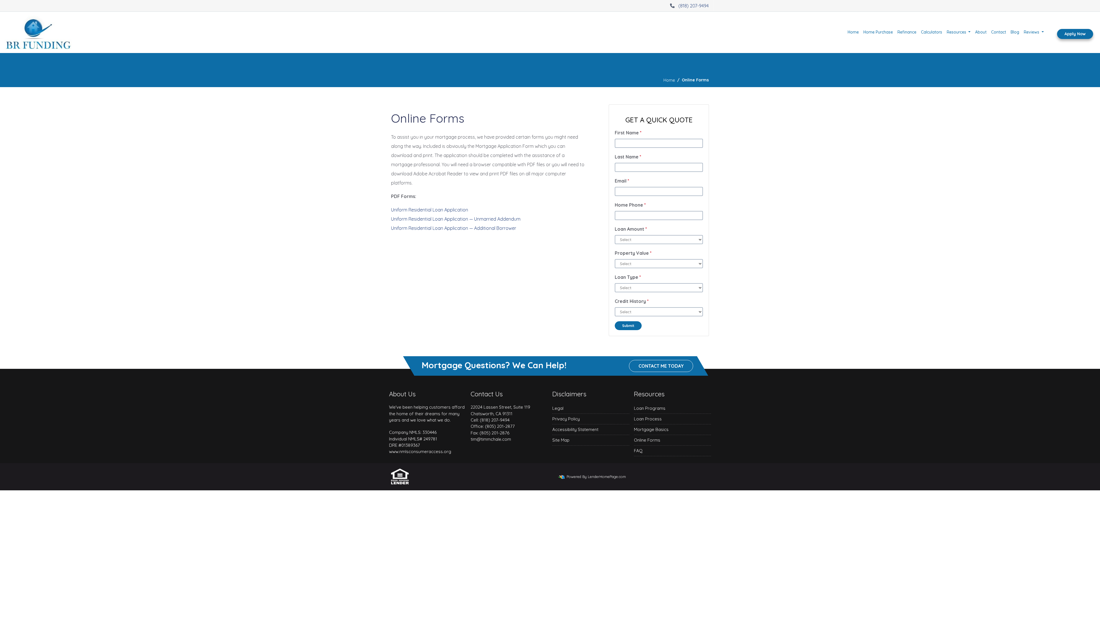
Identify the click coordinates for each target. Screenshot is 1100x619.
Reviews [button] (1032, 32)
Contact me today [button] (661, 366)
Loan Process (648, 419)
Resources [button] (957, 32)
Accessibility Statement (575, 429)
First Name (628, 133)
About (981, 32)
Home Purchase (878, 32)
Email (622, 181)
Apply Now (1075, 33)
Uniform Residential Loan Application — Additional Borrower (453, 228)
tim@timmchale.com (491, 439)
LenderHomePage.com (607, 476)
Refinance (906, 32)
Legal (557, 408)
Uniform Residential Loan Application (429, 210)
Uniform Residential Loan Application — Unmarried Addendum (455, 219)
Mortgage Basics (651, 429)
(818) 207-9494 (693, 6)
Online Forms (647, 440)
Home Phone (630, 205)
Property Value (633, 253)
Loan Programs (649, 408)
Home (853, 32)
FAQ (638, 450)
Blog (1015, 32)
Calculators (931, 32)
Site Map (560, 440)
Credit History (632, 301)
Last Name (628, 157)
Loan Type (628, 277)
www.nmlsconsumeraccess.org (420, 451)
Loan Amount (631, 229)
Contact (998, 32)
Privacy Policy (566, 419)
